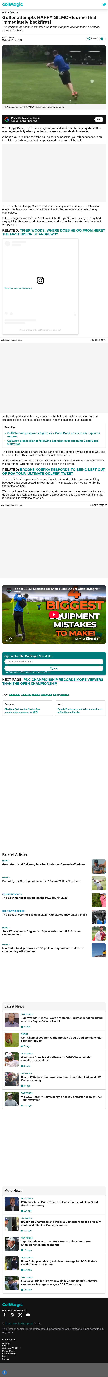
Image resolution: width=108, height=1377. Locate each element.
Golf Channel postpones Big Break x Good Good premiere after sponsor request (61, 1039)
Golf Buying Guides (13, 911)
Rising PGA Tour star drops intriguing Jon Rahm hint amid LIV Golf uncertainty (61, 1079)
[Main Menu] (104, 4)
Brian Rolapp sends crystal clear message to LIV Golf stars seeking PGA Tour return (59, 1263)
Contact (5, 1345)
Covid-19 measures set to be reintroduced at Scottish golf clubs (80, 710)
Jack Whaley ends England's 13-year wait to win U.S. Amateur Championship (42, 933)
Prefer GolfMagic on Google (26, 118)
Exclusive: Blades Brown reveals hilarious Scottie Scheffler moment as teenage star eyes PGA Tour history (59, 1282)
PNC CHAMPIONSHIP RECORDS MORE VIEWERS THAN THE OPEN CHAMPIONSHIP (52, 681)
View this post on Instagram (18, 288)
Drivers (36, 694)
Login (4, 1356)
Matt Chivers (8, 37)
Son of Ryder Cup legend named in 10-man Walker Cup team (41, 881)
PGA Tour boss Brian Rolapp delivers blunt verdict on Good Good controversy (59, 1204)
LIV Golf (25, 1073)
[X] (21, 1316)
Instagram (46, 694)
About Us (6, 1343)
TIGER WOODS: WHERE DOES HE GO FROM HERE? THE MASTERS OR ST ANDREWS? (53, 232)
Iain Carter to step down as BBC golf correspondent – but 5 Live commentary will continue (43, 950)
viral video (14, 694)
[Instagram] (13, 1316)
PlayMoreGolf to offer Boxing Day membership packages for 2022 (22, 710)
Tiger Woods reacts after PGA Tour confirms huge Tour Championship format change (56, 1243)
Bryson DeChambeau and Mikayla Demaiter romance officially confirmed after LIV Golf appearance (61, 1223)
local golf (26, 694)
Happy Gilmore (61, 694)
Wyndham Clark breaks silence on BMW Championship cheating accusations (56, 1059)
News (14, 12)
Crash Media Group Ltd (19, 1323)
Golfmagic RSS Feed (11, 1348)
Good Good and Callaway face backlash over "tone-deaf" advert (43, 864)
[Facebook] (5, 1316)
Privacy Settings (9, 1353)
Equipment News (11, 894)
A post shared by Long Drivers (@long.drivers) (40, 330)
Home (5, 12)
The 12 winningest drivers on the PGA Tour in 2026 (35, 897)
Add (99, 119)
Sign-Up (5, 1359)
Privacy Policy (57, 672)
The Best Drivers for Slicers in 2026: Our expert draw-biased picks (44, 914)
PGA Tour (26, 1014)
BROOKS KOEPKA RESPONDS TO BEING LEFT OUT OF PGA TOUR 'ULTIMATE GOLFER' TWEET (53, 471)
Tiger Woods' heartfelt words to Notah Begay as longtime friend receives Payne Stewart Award (62, 1019)
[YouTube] (29, 1316)
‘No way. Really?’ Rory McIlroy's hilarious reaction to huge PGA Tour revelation (61, 1098)
